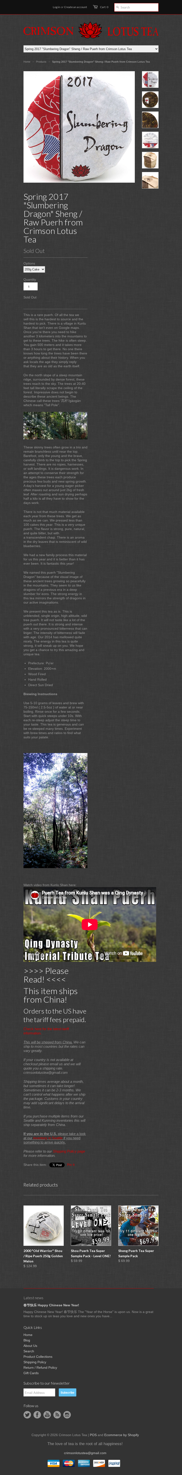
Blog (26, 1340)
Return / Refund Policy (40, 1367)
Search (28, 1351)
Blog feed (57, 1415)
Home (27, 1335)
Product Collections (37, 1357)
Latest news (33, 1297)
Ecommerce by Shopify (121, 1435)
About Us (30, 1346)
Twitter (27, 1415)
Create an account (75, 7)
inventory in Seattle (48, 1138)
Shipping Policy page (69, 1151)
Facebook (37, 1415)
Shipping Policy (34, 1362)
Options (29, 263)
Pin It (71, 1165)
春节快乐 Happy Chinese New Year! (51, 1305)
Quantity (29, 279)
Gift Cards (31, 1373)
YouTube (47, 1415)
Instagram (67, 1415)
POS (93, 1435)
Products (41, 61)
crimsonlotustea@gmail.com (85, 1453)
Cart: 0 (104, 7)
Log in (56, 7)
